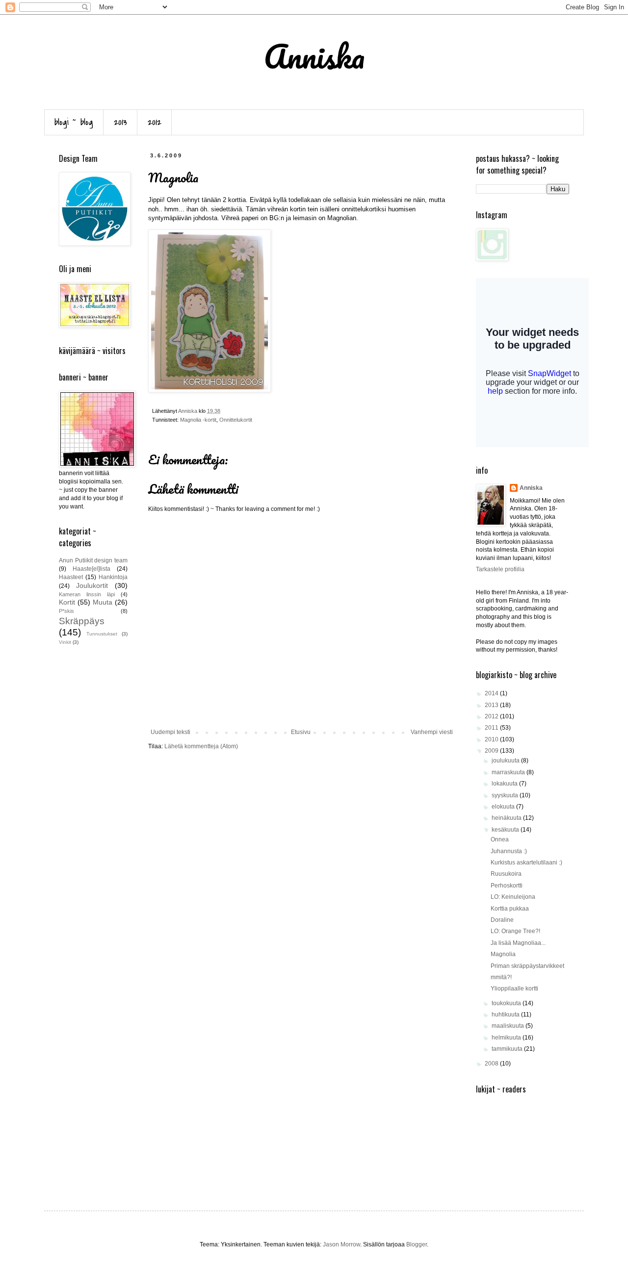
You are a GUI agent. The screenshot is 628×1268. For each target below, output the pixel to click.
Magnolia (503, 954)
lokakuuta (505, 783)
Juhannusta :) (509, 851)
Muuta (102, 602)
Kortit (67, 602)
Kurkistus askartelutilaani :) (526, 862)
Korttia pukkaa (510, 908)
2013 (120, 122)
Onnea (500, 839)
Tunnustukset (101, 633)
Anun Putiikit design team (93, 560)
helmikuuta (507, 1037)
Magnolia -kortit (198, 420)
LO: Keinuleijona (513, 896)
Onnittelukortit (235, 420)
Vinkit (65, 642)
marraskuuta (509, 772)
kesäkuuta (506, 829)
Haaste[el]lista (91, 568)
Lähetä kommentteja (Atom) (201, 746)
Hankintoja (113, 577)
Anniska (531, 487)
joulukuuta (506, 760)
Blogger (416, 1244)
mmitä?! (501, 977)
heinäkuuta (507, 817)
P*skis (66, 611)
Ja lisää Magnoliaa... (518, 942)
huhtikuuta (506, 1014)
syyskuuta (506, 795)
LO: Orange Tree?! (515, 931)
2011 (492, 727)
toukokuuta (507, 1003)
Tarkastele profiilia (500, 569)
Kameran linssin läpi (87, 594)
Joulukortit (92, 585)
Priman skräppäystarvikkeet (527, 966)
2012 (154, 122)
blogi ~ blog (73, 122)
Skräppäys (82, 621)
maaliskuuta (508, 1025)
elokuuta (504, 806)
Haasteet (71, 577)
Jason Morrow (341, 1244)
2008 (492, 1063)
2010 (492, 739)
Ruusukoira (506, 873)
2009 (492, 750)
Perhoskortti (507, 885)
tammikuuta (508, 1048)
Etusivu (301, 732)
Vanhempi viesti (432, 732)
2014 (492, 693)
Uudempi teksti (170, 732)
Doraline (502, 919)
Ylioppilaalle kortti (514, 988)
